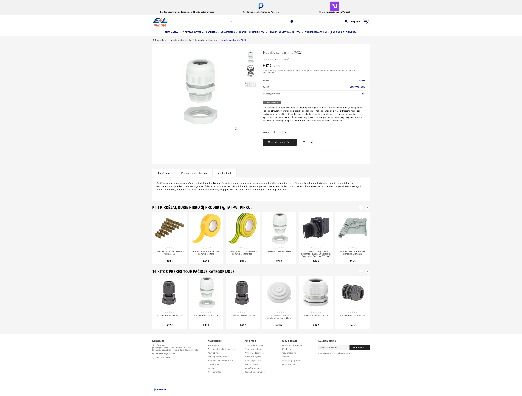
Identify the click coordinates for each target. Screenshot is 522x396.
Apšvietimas (214, 353)
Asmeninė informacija (292, 345)
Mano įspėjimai (289, 364)
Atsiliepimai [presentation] (224, 173)
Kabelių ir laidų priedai (218, 357)
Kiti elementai (214, 372)
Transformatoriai (216, 364)
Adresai (285, 357)
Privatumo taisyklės (254, 353)
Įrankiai (211, 368)
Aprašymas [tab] (164, 173)
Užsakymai (287, 349)
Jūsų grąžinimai (289, 353)
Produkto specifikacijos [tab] (194, 173)
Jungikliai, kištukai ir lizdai (220, 360)
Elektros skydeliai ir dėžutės (221, 349)
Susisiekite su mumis (255, 372)
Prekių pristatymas (254, 345)
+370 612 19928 (163, 357)
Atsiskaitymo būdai (254, 360)
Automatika (213, 345)
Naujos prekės (251, 364)
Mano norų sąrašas (291, 360)
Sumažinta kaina (253, 368)
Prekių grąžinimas (253, 349)
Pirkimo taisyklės (253, 357)
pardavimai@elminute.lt (166, 353)
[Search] (291, 21)
